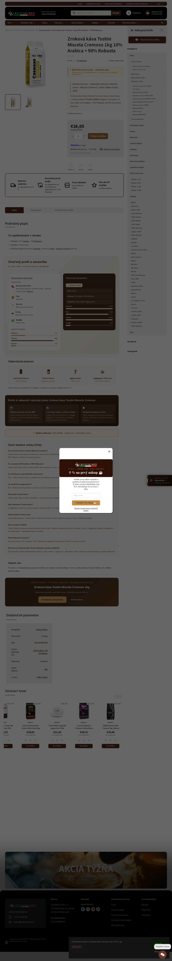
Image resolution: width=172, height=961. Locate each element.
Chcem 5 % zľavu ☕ (86, 502)
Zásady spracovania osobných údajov (86, 509)
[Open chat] (163, 955)
